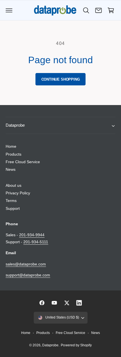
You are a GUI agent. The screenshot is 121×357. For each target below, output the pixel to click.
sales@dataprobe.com (26, 264)
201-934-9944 (31, 235)
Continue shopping (60, 79)
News (10, 169)
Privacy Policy (18, 193)
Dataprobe (50, 345)
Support (13, 208)
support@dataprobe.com (28, 275)
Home (11, 146)
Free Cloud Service (23, 162)
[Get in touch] (98, 10)
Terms (11, 200)
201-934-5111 (35, 242)
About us (13, 185)
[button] (9, 10)
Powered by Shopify (76, 345)
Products (13, 154)
